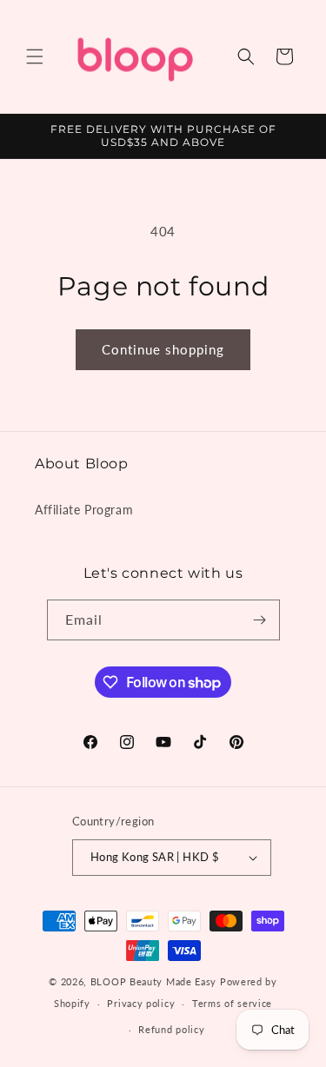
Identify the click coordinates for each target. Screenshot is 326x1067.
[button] (35, 56)
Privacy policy (141, 1003)
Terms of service (232, 1003)
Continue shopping (163, 349)
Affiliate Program (84, 509)
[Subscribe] (260, 620)
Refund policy (171, 1029)
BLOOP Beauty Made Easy (153, 981)
